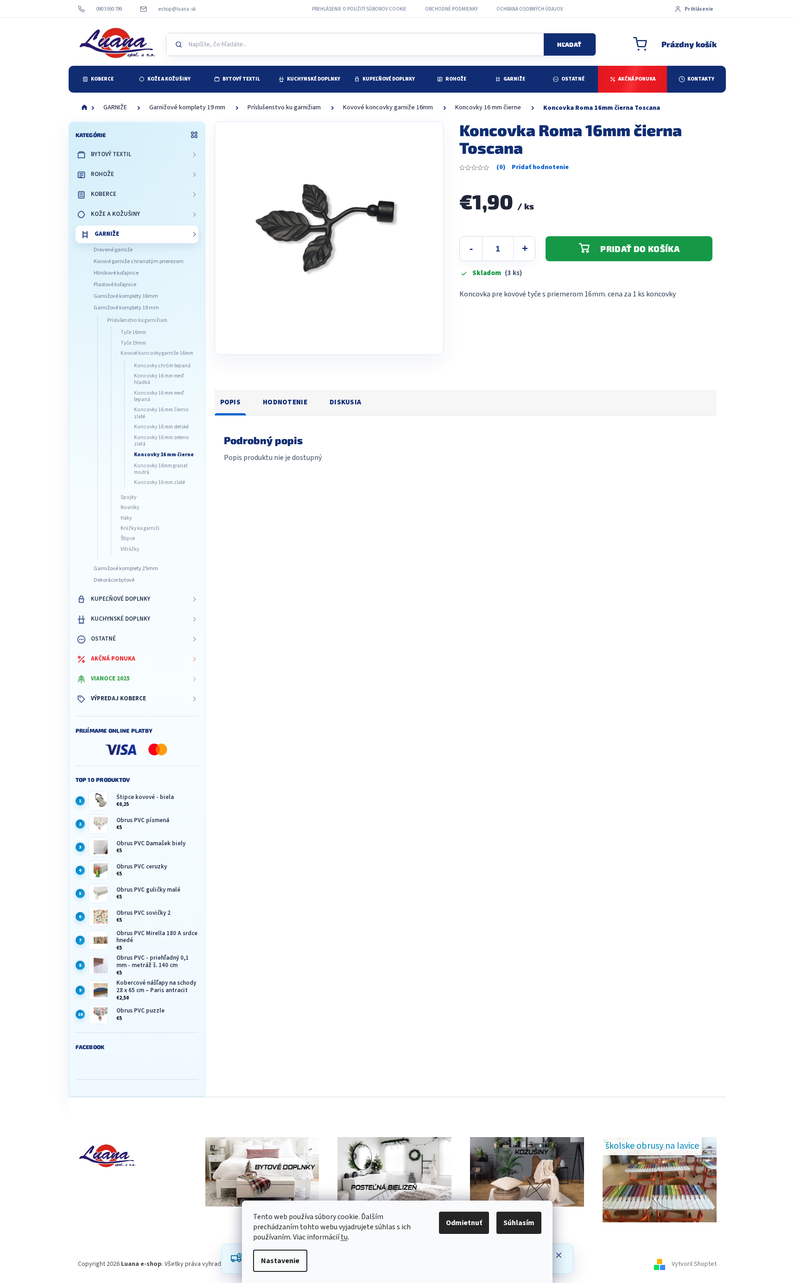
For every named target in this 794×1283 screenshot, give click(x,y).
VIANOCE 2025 (110, 678)
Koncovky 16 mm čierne (164, 455)
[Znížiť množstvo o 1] (471, 249)
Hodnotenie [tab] (285, 402)
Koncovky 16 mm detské (161, 427)
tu (344, 1237)
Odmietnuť (464, 1223)
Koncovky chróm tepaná (162, 366)
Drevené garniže (113, 250)
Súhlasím (518, 1223)
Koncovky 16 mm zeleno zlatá (161, 441)
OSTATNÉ (103, 639)
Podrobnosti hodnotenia (532, 167)
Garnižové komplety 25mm (126, 568)
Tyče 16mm (133, 332)
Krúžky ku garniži (140, 528)
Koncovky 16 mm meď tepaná (159, 396)
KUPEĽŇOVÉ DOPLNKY (120, 599)
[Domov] (84, 108)
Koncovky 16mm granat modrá (161, 469)
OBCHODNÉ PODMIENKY (451, 9)
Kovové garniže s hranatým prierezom (139, 261)
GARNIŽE (107, 234)
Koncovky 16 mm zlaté (159, 482)
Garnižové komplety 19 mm (126, 308)
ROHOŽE (102, 174)
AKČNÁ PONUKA (113, 658)
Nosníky (130, 507)
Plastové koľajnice (115, 285)
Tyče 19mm (133, 343)
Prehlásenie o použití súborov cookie (359, 9)
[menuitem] (98, 79)
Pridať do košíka (640, 249)
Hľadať (569, 44)
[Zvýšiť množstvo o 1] (525, 249)
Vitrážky (130, 549)
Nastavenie (280, 1261)
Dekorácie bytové (114, 580)
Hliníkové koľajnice (116, 273)
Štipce (128, 538)
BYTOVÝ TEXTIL (111, 154)
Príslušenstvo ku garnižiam (137, 320)
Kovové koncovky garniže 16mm (157, 353)
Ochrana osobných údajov (529, 9)
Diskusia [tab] (345, 402)
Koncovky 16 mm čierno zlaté (161, 413)
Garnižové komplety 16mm (126, 296)
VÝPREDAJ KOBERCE (118, 698)
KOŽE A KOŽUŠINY (115, 214)
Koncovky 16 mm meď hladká (159, 379)
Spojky (128, 497)
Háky (126, 518)
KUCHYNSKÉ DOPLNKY (120, 619)
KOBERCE (103, 194)
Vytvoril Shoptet (694, 1264)
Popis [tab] (230, 402)
